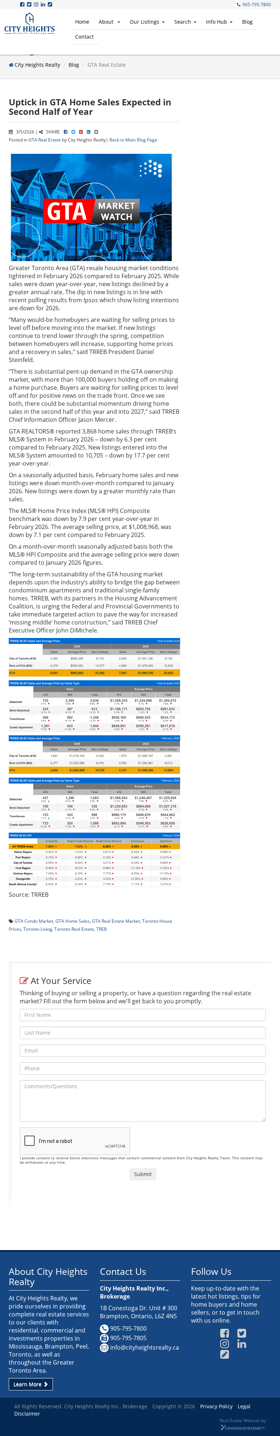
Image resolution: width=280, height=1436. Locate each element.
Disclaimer (27, 1413)
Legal (244, 1406)
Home (82, 21)
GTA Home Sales (72, 921)
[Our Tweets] (29, 4)
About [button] (107, 21)
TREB (101, 929)
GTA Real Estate (44, 140)
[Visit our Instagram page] (36, 4)
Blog (247, 21)
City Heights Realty (37, 64)
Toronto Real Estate (74, 929)
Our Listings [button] (144, 21)
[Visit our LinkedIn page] (43, 4)
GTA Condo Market (34, 921)
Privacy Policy (216, 1406)
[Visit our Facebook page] (23, 4)
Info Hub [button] (216, 21)
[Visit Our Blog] (50, 4)
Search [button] (182, 21)
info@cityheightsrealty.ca (144, 1347)
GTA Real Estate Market (116, 921)
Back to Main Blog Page (133, 140)
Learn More (28, 1384)
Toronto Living (37, 929)
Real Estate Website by (243, 1420)
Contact (84, 36)
